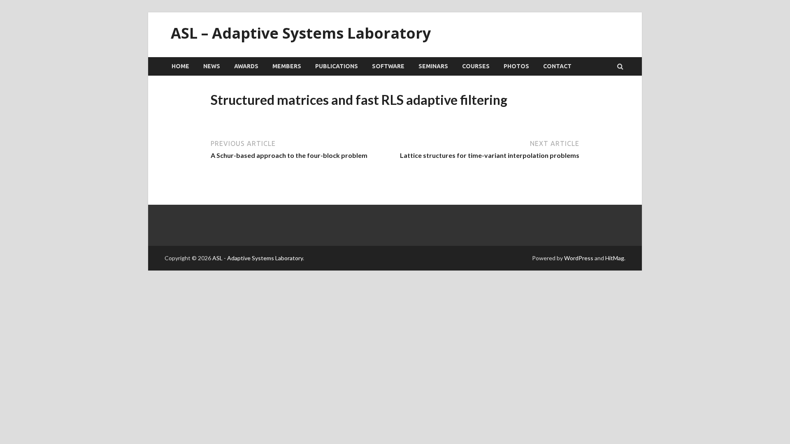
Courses (476, 66)
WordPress (578, 257)
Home (180, 66)
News (211, 66)
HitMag (614, 257)
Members (286, 66)
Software (388, 66)
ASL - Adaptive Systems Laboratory (257, 257)
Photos (516, 66)
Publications (336, 66)
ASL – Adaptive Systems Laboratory (301, 33)
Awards (246, 66)
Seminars (433, 66)
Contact (557, 66)
